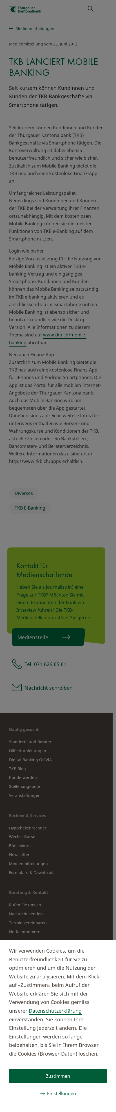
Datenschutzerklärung (55, 1010)
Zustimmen (58, 1076)
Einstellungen (61, 1093)
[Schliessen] (102, 949)
